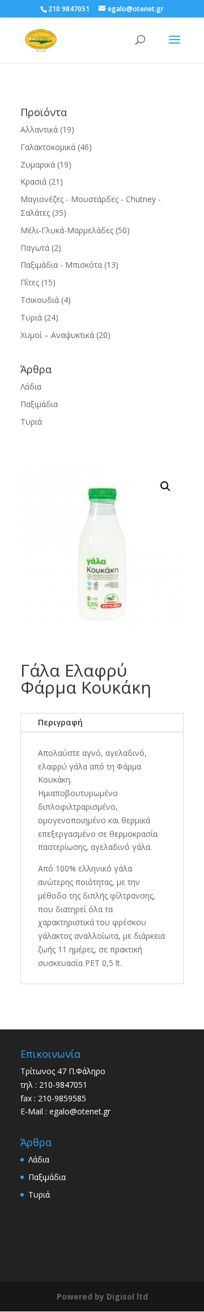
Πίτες (29, 282)
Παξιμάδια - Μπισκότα (61, 264)
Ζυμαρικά (37, 164)
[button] (165, 486)
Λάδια (30, 386)
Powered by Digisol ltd (102, 1296)
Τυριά (31, 317)
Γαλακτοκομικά (47, 147)
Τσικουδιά (39, 299)
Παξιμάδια (39, 404)
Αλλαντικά (39, 129)
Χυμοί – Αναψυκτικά (57, 335)
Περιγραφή (60, 722)
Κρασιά (33, 181)
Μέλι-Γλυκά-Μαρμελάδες (66, 230)
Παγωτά (34, 247)
